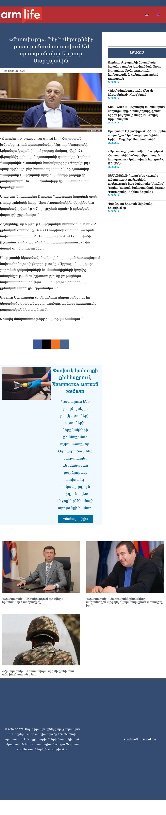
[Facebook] (133, 3)
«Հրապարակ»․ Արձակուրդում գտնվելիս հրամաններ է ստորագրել (32, 600)
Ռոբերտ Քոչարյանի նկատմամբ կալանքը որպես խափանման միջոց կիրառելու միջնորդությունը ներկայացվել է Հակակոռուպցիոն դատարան (134, 70)
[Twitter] (139, 3)
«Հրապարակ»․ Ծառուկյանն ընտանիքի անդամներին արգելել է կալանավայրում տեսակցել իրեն (124, 602)
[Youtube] (146, 3)
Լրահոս (137, 52)
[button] (163, 3)
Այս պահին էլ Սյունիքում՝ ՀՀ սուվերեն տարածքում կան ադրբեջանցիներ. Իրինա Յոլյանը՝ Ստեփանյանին (137, 135)
